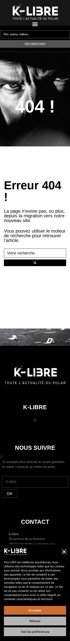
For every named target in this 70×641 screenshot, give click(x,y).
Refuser (35, 621)
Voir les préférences (35, 632)
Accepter (35, 610)
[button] (64, 552)
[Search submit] (35, 262)
